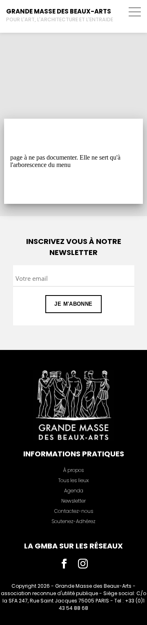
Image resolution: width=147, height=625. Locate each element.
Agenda (73, 490)
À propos (73, 470)
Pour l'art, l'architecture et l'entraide (59, 19)
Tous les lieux (73, 480)
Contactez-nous (73, 511)
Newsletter (73, 500)
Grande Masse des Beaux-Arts (58, 11)
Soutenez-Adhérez (73, 521)
